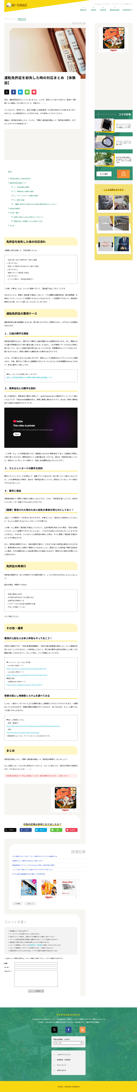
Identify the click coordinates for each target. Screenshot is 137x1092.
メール (7, 967)
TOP (6, 19)
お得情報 (17, 903)
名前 (6, 963)
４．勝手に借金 (19, 200)
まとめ (12, 226)
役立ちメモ (22, 19)
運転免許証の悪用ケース (18, 183)
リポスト (11, 830)
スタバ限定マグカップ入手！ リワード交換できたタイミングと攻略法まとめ (34, 856)
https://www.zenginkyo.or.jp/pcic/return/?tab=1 (24, 685)
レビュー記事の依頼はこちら (123, 174)
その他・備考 (14, 213)
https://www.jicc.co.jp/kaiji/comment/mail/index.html (26, 675)
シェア (27, 830)
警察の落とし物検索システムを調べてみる (28, 221)
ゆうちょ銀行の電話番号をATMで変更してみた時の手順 (28, 874)
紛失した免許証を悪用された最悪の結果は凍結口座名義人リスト (29, 377)
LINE (57, 830)
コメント (8, 971)
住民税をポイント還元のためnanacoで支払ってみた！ (28, 861)
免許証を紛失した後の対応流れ (20, 178)
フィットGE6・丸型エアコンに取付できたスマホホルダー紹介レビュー (33, 870)
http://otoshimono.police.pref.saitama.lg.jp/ (22, 732)
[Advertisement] (22, 144)
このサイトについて (64, 1054)
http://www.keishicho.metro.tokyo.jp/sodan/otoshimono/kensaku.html (33, 726)
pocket (72, 830)
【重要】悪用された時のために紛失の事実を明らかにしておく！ (36, 204)
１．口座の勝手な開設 (21, 187)
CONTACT (127, 10)
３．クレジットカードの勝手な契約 (26, 196)
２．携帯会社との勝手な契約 (24, 191)
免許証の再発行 (15, 208)
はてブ (42, 830)
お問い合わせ (61, 1070)
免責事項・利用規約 (35, 945)
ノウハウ (13, 19)
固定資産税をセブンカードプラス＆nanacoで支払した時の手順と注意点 (33, 865)
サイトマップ (61, 1065)
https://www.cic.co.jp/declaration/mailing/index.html (26, 668)
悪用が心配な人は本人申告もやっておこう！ (29, 217)
